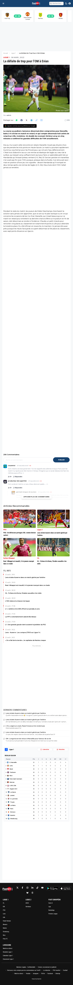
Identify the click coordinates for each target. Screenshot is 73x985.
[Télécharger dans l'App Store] (66, 888)
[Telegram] (31, 120)
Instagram (35, 973)
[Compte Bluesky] (27, 893)
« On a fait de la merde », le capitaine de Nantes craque (25, 640)
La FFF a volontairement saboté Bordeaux (20, 617)
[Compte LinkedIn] (32, 888)
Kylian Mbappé (9, 558)
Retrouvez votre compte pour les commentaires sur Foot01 (24, 970)
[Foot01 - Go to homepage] (8, 890)
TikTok (43, 973)
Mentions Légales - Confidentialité (25, 967)
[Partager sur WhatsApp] (16, 120)
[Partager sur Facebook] (21, 120)
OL (38, 558)
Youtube (28, 973)
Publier (61, 460)
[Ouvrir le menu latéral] (3, 3)
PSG (4, 529)
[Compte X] (17, 888)
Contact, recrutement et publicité (47, 967)
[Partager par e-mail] (41, 120)
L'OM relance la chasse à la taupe (17, 601)
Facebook (50, 973)
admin (8, 115)
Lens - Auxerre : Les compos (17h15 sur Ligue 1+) (22, 632)
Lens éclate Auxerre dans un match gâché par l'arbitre (25, 577)
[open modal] (70, 3)
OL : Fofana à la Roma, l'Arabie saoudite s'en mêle (23, 593)
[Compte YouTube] (42, 888)
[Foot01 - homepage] (36, 3)
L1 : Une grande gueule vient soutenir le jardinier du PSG (25, 624)
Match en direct (18, 973)
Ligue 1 (6, 57)
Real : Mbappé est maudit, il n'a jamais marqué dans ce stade (27, 585)
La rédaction (46, 970)
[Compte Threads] (32, 893)
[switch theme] (66, 3)
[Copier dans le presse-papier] (36, 120)
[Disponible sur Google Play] (52, 888)
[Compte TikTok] (37, 888)
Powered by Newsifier (36, 979)
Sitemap (57, 973)
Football (65, 970)
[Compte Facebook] (22, 888)
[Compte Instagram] (27, 888)
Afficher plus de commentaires (36, 497)
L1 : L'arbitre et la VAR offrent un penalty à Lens (22, 609)
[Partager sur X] (26, 120)
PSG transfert (56, 970)
